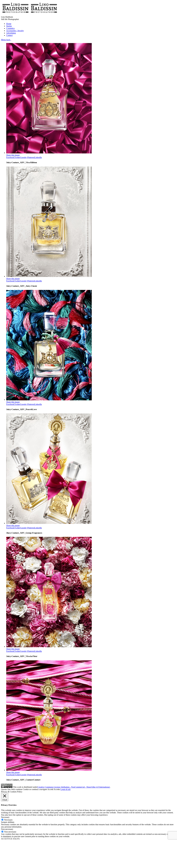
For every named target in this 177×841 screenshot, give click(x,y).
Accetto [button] (57, 789)
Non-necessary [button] (7, 829)
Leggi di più (65, 789)
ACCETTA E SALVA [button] (10, 839)
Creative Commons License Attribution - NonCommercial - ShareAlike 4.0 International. (73, 787)
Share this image (13, 155)
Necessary (8, 820)
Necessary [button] (5, 817)
